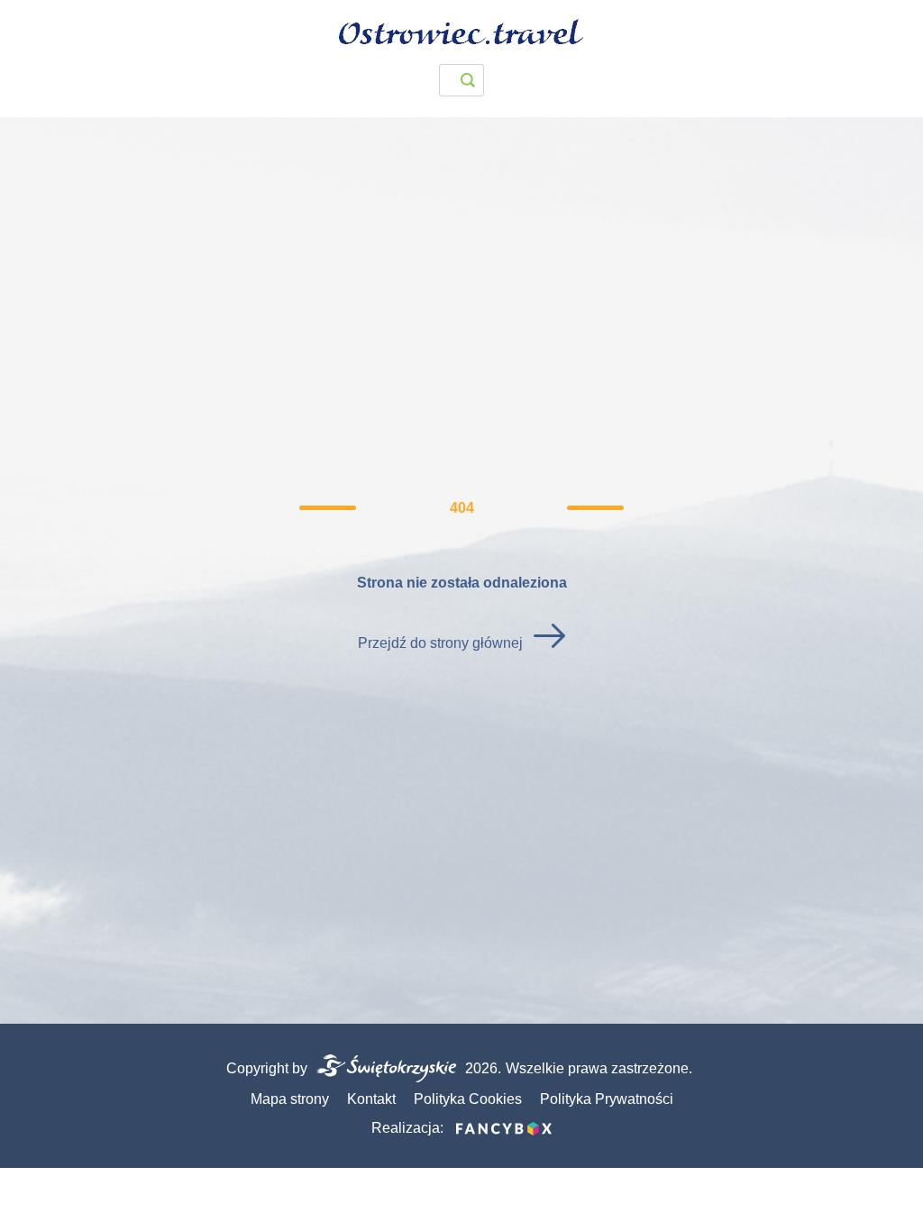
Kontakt (371, 1099)
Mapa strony (290, 1099)
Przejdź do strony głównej (440, 643)
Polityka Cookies (468, 1099)
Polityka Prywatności (606, 1099)
